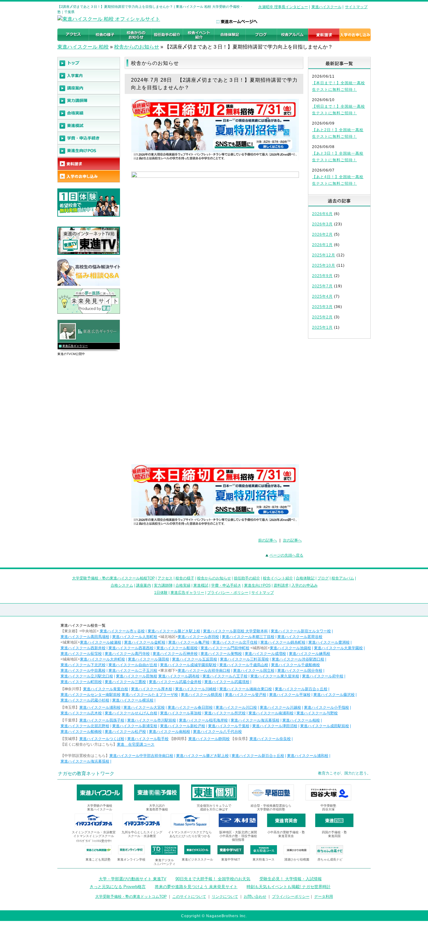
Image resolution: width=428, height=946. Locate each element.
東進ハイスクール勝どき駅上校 (174, 631)
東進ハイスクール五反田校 (194, 659)
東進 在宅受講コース (135, 744)
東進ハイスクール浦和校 (100, 707)
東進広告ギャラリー (75, 345)
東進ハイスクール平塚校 (290, 694)
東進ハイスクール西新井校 (83, 648)
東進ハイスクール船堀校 (177, 648)
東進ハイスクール (326, 7)
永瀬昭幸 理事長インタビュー (283, 7)
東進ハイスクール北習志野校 (84, 726)
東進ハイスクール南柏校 (169, 731)
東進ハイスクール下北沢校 (83, 665)
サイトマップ (356, 7)
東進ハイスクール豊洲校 (329, 642)
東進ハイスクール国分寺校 (299, 670)
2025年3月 (322, 307)
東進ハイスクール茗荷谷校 (299, 637)
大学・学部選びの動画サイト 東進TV (132, 879)
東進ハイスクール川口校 (236, 707)
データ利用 (323, 896)
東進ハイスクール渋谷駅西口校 (298, 659)
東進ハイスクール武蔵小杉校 (84, 700)
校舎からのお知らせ (136, 46)
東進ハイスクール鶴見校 (201, 694)
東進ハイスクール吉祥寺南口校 (204, 670)
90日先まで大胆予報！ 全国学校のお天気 (212, 879)
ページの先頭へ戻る (286, 555)
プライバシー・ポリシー (227, 592)
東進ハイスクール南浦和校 (271, 713)
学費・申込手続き (226, 585)
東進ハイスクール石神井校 (175, 653)
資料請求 (281, 585)
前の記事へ (267, 540)
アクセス (165, 578)
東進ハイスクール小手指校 (326, 707)
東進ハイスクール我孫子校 (101, 720)
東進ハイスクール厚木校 (151, 689)
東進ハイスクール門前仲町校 (225, 648)
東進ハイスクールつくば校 (101, 739)
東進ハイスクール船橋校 (81, 731)
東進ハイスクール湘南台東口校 (245, 689)
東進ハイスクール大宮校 (144, 707)
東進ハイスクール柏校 (301, 720)
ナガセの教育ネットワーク (86, 773)
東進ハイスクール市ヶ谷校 (122, 631)
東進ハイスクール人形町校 (134, 637)
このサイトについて (189, 896)
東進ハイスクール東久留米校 (274, 676)
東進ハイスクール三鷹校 (125, 682)
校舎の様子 (184, 578)
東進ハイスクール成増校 (265, 653)
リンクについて (225, 896)
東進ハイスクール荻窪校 (81, 653)
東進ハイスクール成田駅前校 (324, 726)
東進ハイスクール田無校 (136, 676)
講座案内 (143, 585)
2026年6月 (322, 214)
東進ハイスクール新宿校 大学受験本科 (235, 631)
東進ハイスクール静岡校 (209, 739)
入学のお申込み (304, 585)
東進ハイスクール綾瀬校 (100, 642)
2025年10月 (323, 265)
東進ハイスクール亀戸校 (189, 642)
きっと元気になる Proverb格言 (118, 886)
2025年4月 (322, 296)
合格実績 (183, 585)
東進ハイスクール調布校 (179, 676)
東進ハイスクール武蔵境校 (226, 682)
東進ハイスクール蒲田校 (148, 659)
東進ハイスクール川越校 (280, 707)
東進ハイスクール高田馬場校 (84, 637)
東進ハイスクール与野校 (317, 713)
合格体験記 (305, 578)
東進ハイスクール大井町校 (102, 659)
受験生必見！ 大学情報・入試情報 (290, 879)
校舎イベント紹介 (278, 578)
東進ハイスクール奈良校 (270, 739)
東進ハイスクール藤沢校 (334, 694)
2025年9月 (322, 276)
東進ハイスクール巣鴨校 (221, 653)
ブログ (323, 578)
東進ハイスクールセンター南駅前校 (90, 694)
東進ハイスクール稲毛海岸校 (203, 720)
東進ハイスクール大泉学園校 (338, 648)
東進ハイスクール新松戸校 (182, 726)
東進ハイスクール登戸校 (245, 694)
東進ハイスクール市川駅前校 (151, 720)
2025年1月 (322, 327)
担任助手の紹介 (247, 578)
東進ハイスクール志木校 (81, 713)
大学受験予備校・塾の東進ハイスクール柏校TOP (113, 578)
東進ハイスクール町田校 (81, 682)
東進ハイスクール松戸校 (125, 731)
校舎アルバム (342, 578)
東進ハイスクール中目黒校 (83, 670)
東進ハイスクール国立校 (253, 670)
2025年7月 (322, 286)
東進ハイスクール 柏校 (83, 46)
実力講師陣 (163, 585)
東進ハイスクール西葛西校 (131, 648)
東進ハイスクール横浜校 (133, 700)
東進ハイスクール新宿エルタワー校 (301, 631)
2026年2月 (322, 234)
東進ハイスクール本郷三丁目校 (248, 637)
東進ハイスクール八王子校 (225, 676)
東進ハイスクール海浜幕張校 (255, 720)
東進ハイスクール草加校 (180, 713)
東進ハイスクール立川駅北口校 (86, 676)
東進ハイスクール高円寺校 (127, 653)
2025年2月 (322, 317)
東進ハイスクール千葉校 (228, 726)
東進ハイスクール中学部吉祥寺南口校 (141, 755)
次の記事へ (292, 540)
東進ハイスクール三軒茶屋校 (244, 659)
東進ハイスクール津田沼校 (274, 726)
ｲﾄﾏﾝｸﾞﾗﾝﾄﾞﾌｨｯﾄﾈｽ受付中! (94, 841)
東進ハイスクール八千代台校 (217, 731)
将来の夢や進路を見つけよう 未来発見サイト (196, 886)
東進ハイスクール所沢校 (225, 713)
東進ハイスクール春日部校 (190, 707)
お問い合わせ (255, 896)
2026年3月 (322, 224)
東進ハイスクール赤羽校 (198, 637)
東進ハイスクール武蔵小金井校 (175, 682)
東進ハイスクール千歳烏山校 (243, 665)
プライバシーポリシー (291, 896)
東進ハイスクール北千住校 (235, 642)
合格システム (122, 585)
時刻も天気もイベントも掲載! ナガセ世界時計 (289, 886)
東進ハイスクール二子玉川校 (132, 670)
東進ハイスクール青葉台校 (105, 689)
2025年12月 (323, 255)
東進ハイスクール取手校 (148, 739)
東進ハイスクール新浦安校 (134, 726)
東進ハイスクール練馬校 (309, 653)
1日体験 (161, 592)
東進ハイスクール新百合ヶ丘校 (301, 689)
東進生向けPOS (257, 585)
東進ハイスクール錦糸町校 (282, 642)
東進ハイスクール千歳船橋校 (295, 665)
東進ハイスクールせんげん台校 (131, 713)
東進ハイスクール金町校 (144, 642)
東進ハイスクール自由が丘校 (132, 665)
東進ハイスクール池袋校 (290, 648)
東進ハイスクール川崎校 (196, 689)
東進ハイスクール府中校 (322, 676)
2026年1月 (322, 245)
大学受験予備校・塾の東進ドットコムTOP (131, 896)
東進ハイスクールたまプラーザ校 (150, 694)
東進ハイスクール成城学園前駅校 (188, 665)
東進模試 (200, 585)
